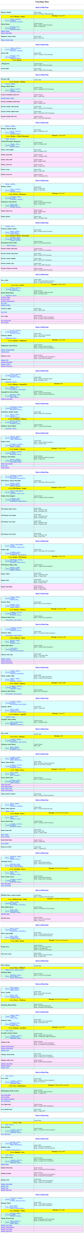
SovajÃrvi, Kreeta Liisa (18, 711)
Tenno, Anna (14, 1017)
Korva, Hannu (10, 804)
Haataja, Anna (15, 146)
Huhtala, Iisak (4, 1188)
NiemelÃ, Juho (15, 604)
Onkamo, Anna (14, 599)
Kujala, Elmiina (5, 467)
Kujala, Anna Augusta (7, 463)
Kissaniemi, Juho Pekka (13, 239)
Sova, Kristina (4, 322)
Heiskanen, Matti (16, 196)
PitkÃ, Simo (14, 204)
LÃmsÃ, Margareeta (16, 759)
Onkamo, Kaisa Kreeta (7, 1048)
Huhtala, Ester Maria (6, 1231)
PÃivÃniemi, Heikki (16, 475)
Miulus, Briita (11, 415)
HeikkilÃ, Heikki (5, 305)
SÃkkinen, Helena (16, 1215)
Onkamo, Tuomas (15, 678)
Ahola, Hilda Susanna (6, 786)
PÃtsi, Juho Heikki (6, 885)
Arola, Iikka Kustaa (17, 722)
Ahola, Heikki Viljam (6, 788)
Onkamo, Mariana (5, 1065)
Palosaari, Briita (16, 409)
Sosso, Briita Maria (17, 866)
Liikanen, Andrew (5, 364)
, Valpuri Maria (11, 245)
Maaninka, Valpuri (16, 681)
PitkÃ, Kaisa (14, 1223)
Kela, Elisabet (15, 775)
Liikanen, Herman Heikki (7, 349)
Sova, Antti (4, 312)
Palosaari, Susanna (16, 199)
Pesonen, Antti (15, 144)
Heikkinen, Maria (11, 295)
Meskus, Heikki (11, 83)
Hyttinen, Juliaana (16, 21)
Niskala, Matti (11, 598)
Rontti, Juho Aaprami (13, 988)
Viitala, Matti (15, 597)
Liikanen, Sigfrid (12, 289)
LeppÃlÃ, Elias (11, 717)
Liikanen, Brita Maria (6, 362)
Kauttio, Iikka (15, 483)
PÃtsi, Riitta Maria (6, 883)
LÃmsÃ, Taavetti (15, 1221)
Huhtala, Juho (11, 1199)
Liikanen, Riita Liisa (6, 660)
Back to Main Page (42, 7)
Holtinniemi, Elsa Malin (14, 865)
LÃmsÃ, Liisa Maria (12, 1222)
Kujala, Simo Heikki (12, 437)
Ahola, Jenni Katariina (7, 790)
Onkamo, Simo (5, 1067)
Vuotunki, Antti (15, 757)
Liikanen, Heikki (11, 613)
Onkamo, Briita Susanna (7, 1046)
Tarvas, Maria (15, 607)
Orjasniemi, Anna (11, 395)
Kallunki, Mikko (15, 1213)
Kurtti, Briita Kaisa (17, 650)
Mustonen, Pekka (15, 394)
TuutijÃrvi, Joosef (12, 1143)
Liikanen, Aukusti (5, 659)
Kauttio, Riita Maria (13, 484)
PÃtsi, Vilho (10, 857)
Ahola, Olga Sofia (5, 784)
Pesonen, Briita (15, 206)
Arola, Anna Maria (12, 723)
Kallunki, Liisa (15, 818)
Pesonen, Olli (11, 226)
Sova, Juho (4, 303)
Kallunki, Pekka (11, 1214)
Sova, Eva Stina (5, 1097)
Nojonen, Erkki (15, 640)
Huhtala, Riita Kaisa (6, 1190)
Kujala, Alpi (4, 465)
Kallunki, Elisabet (16, 806)
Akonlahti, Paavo (16, 856)
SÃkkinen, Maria (15, 29)
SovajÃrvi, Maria (5, 297)
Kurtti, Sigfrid (15, 19)
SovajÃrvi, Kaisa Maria (18, 478)
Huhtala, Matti (5, 1164)
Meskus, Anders (5, 31)
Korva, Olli (14, 816)
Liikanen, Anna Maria (6, 399)
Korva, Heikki (5, 843)
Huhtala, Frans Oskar (6, 1225)
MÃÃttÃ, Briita (15, 859)
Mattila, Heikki (15, 436)
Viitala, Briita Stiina (13, 1149)
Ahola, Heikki (11, 641)
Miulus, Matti (15, 414)
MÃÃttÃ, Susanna (15, 446)
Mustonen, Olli (15, 26)
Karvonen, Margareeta (17, 673)
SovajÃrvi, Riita (5, 299)
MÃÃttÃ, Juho (14, 387)
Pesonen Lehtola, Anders (7, 98)
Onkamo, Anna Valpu (6, 1063)
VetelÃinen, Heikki (16, 407)
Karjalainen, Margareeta (18, 389)
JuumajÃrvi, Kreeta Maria (14, 460)
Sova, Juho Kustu (5, 1101)
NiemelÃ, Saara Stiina (13, 605)
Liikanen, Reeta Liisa (6, 366)
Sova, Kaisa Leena (6, 320)
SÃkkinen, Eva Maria (17, 724)
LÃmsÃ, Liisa (10, 811)
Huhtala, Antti (4, 1186)
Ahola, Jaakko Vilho (12, 758)
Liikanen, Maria (11, 825)
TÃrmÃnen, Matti (15, 237)
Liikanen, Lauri (11, 453)
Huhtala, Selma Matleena (7, 1227)
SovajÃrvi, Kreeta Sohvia (7, 301)
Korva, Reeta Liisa (12, 996)
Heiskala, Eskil (11, 198)
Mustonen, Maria (11, 28)
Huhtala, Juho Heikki (6, 1184)
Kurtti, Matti (15, 709)
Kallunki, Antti (15, 780)
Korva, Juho (14, 772)
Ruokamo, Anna (15, 1025)
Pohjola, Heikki (11, 388)
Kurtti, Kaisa (11, 90)
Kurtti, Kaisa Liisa (12, 710)
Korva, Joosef (11, 773)
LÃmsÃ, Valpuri (15, 782)
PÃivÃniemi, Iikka (12, 477)
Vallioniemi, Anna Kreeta (14, 619)
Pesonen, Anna (11, 145)
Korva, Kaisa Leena (12, 911)
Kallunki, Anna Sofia (13, 781)
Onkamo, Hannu (15, 1015)
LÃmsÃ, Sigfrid (11, 138)
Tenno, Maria (14, 397)
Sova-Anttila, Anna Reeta (7, 1099)
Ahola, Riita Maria (12, 748)
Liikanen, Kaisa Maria (7, 662)
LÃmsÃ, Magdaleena (16, 439)
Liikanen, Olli (4, 360)
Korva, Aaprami (5, 836)
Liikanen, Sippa (5, 351)
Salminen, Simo (15, 864)
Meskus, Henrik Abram (7, 40)
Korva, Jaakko (15, 803)
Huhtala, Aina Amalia (6, 1229)
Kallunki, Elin (15, 643)
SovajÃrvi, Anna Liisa (13, 445)
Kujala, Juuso (11, 492)
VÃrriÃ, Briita (15, 417)
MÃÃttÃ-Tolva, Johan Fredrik (15, 970)
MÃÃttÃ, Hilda (5, 914)
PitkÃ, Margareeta (12, 205)
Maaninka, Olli (15, 1022)
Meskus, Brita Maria (6, 33)
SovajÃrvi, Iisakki (16, 444)
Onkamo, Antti (5, 1050)
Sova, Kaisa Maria (6, 1095)
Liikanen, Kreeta (11, 766)
